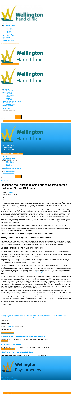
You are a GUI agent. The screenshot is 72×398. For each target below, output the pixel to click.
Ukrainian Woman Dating (7, 333)
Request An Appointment (10, 43)
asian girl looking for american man (41, 272)
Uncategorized (4, 341)
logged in (10, 326)
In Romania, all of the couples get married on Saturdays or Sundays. (23, 336)
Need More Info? (8, 393)
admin (11, 192)
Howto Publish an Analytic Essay (11, 344)
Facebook (6, 121)
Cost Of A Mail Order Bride (8, 349)
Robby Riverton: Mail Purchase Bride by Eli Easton (17, 352)
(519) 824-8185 (7, 108)
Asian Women (4, 180)
